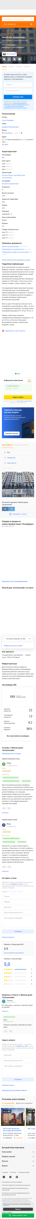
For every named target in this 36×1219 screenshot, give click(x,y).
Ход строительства (17, 31)
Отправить (18, 931)
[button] (32, 472)
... (6, 142)
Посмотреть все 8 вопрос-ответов (14, 1090)
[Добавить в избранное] (4, 59)
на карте (5, 144)
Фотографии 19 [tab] (7, 445)
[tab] (8, 1104)
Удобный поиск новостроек (14, 19)
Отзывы (29, 31)
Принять (18, 1209)
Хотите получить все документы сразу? (16, 260)
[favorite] (17, 12)
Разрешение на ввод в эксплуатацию (17, 253)
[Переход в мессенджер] (17, 1177)
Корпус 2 (19, 67)
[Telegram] (11, 509)
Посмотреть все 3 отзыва (11, 754)
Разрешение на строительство (16, 249)
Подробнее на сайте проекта (15, 331)
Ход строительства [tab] (21, 445)
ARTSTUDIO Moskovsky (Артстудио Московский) (12, 1130)
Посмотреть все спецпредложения (14, 581)
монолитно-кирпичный (10, 184)
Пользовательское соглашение (12, 1182)
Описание (5, 31)
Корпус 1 (11, 67)
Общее (4, 67)
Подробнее (6, 1205)
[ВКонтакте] (5, 509)
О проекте (5, 1172)
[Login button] (22, 12)
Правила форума (8, 937)
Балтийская (8, 133)
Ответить (5, 813)
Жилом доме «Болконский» (24, 401)
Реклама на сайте (23, 1172)
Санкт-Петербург (8, 120)
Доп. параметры (10, 24)
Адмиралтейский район (10, 127)
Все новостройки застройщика (18, 736)
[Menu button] (28, 12)
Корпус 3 (27, 67)
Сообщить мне (18, 97)
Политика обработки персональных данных (16, 1185)
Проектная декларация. (14, 246)
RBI (3, 157)
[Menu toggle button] (32, 12)
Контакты (13, 1172)
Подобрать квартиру (11, 433)
